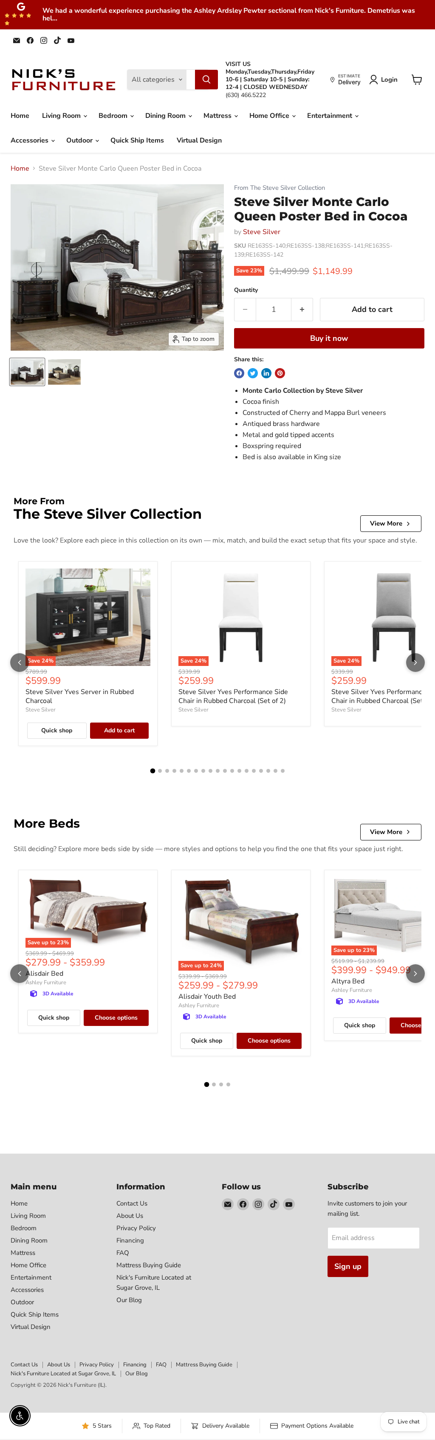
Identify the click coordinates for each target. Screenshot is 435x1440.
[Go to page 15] (254, 771)
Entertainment (330, 115)
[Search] (206, 79)
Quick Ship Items (137, 140)
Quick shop (56, 730)
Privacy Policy (136, 1228)
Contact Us (131, 1203)
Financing (130, 1240)
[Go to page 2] (160, 771)
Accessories (30, 140)
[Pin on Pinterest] (280, 373)
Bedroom (114, 115)
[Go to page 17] (268, 771)
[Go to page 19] (283, 771)
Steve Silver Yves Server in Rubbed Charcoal (79, 696)
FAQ (122, 1253)
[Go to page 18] (275, 771)
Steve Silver (261, 232)
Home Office (270, 115)
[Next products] (415, 662)
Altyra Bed (347, 981)
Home (20, 115)
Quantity (246, 290)
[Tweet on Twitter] (253, 373)
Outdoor (80, 140)
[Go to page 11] (225, 771)
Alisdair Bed (44, 973)
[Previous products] (19, 662)
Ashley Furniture (45, 982)
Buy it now (329, 338)
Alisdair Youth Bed (207, 996)
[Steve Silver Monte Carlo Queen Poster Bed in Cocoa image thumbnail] (27, 372)
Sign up (348, 1266)
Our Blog (129, 1300)
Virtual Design (199, 140)
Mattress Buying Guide (148, 1265)
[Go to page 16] (261, 771)
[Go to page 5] (182, 771)
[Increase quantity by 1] (302, 309)
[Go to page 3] (167, 771)
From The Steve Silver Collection (279, 187)
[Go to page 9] (210, 771)
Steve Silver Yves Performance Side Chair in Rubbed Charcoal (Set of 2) (233, 696)
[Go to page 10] (218, 771)
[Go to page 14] (247, 771)
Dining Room (166, 115)
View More (386, 523)
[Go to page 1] (152, 771)
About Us (129, 1215)
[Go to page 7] (196, 771)
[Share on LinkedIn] (266, 373)
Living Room (62, 115)
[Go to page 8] (203, 771)
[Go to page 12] (232, 771)
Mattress (218, 115)
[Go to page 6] (189, 771)
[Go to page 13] (239, 771)
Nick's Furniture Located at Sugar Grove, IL (63, 1373)
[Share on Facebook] (239, 373)
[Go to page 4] (174, 771)
